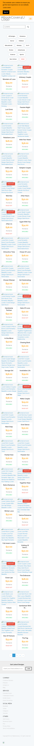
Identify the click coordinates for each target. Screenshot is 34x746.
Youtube (5, 713)
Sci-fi (27, 45)
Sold (22, 59)
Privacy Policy (6, 726)
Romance (23, 36)
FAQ (4, 723)
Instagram (5, 711)
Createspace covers (8, 695)
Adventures (21, 50)
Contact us (6, 685)
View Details (9, 74)
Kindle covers (6, 698)
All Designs (11, 36)
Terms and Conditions (9, 728)
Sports (22, 54)
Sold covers (6, 719)
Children (21, 41)
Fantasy (19, 45)
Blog (4, 687)
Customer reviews (8, 680)
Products (5, 682)
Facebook (5, 706)
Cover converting (7, 700)
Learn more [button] (7, 7)
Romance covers (7, 721)
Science (12, 54)
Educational (8, 45)
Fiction (11, 50)
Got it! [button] (6, 12)
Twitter (5, 708)
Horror (12, 41)
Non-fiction (13, 59)
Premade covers (7, 693)
